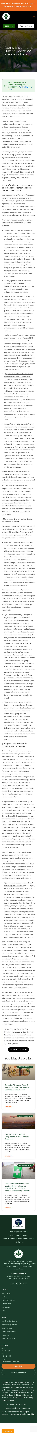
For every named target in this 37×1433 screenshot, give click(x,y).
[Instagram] (12, 1283)
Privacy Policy (21, 1404)
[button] (34, 16)
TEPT (16, 136)
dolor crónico (16, 133)
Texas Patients (7, 1328)
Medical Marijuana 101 (10, 1325)
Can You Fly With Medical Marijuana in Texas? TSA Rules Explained (17, 1136)
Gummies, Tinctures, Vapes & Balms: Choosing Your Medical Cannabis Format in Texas (17, 1087)
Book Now (18, 1366)
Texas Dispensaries (8, 1338)
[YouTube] (16, 1283)
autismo (5, 138)
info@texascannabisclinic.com (12, 1361)
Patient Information (9, 1332)
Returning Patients (8, 1300)
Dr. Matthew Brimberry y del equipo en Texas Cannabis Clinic (18, 1032)
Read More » (8, 1107)
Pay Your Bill (6, 1307)
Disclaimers (10, 1404)
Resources (5, 1335)
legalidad (25, 206)
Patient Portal (6, 1304)
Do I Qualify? (6, 1293)
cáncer (25, 130)
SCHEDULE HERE (18, 1049)
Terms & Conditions (13, 1408)
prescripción (15, 467)
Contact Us (26, 1408)
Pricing (4, 1297)
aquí (19, 474)
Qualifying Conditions (9, 1321)
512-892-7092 (6, 1351)
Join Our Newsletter (18, 1372)
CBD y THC (25, 947)
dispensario (21, 751)
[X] (25, 1283)
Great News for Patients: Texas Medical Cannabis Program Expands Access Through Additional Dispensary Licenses (17, 1187)
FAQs (3, 1311)
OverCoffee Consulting (26, 1414)
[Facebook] (20, 1283)
